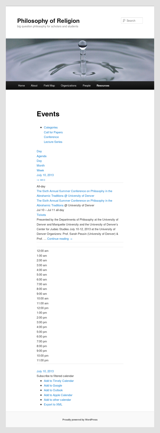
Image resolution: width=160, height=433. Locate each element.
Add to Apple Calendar (58, 395)
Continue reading (59, 238)
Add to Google (53, 385)
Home (21, 85)
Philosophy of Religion (48, 20)
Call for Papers (53, 132)
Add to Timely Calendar (59, 381)
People (87, 85)
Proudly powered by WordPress (80, 419)
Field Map (49, 85)
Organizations (68, 85)
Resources (103, 85)
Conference (51, 137)
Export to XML (53, 404)
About (34, 85)
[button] (55, 376)
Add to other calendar (57, 399)
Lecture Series (53, 142)
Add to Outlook (53, 390)
